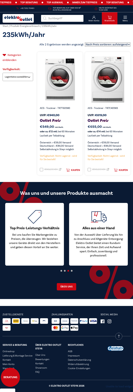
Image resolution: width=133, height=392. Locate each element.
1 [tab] (61, 271)
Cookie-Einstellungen (79, 368)
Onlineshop (9, 351)
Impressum (74, 355)
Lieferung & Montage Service (17, 355)
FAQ (37, 372)
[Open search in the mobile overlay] (62, 18)
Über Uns (40, 355)
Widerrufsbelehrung (78, 364)
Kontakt (7, 360)
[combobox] (18, 76)
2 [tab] (65, 271)
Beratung (10, 377)
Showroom (41, 367)
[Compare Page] (60, 170)
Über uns (66, 286)
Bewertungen (42, 359)
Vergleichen (51, 169)
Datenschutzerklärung (79, 360)
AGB (70, 351)
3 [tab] (68, 271)
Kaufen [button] (75, 170)
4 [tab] (72, 271)
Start (5, 26)
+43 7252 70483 (27, 8)
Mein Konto (9, 364)
